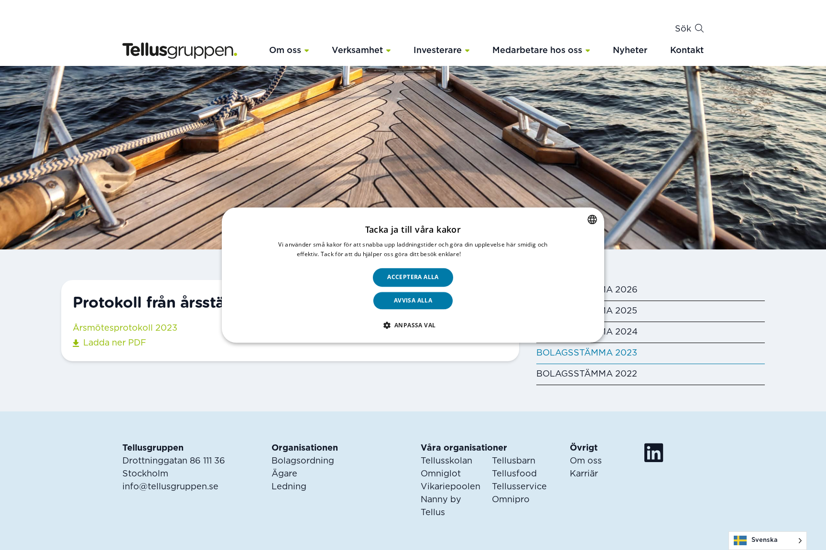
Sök (683, 29)
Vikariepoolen (450, 487)
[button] (306, 50)
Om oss (285, 50)
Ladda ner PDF (114, 343)
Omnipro (511, 500)
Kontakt (687, 50)
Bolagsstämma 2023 (586, 353)
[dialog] (413, 275)
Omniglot (441, 474)
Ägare (284, 474)
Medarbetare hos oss (537, 50)
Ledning (289, 487)
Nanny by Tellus (441, 506)
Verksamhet (357, 50)
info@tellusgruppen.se (170, 487)
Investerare (437, 50)
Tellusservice (519, 487)
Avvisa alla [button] (413, 300)
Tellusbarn (513, 461)
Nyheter (630, 50)
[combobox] (592, 219)
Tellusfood (514, 474)
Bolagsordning (303, 461)
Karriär (584, 474)
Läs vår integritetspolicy (496, 254)
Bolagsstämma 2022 (586, 374)
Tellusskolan (446, 461)
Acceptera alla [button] (413, 277)
